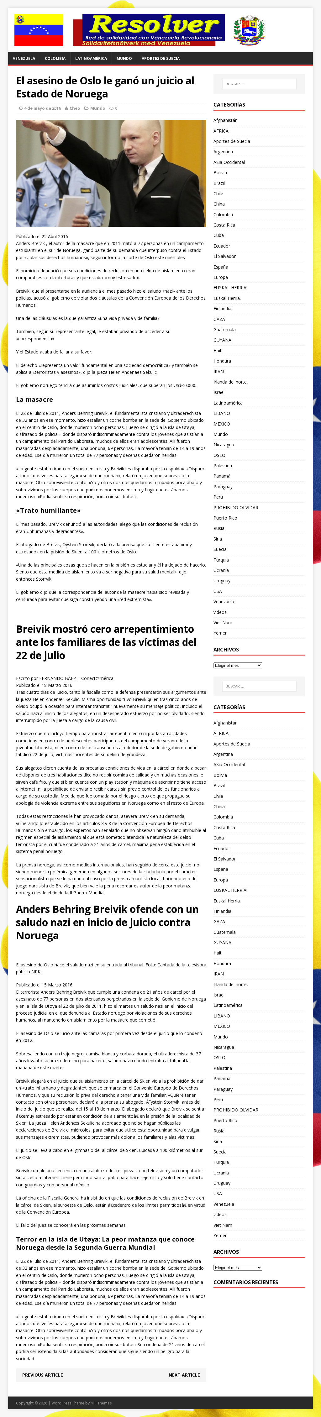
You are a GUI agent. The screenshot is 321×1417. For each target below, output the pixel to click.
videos (220, 612)
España (220, 267)
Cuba (218, 235)
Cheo (75, 108)
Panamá (221, 476)
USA (217, 591)
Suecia (220, 549)
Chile (218, 193)
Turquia (221, 560)
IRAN (218, 371)
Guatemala (224, 329)
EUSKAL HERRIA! (230, 287)
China (219, 204)
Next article (184, 1375)
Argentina (223, 151)
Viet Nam (222, 622)
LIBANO (221, 413)
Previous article (42, 1375)
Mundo (124, 58)
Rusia (218, 528)
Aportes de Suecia (161, 58)
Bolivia (220, 172)
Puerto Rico (225, 518)
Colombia (55, 58)
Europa (220, 277)
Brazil (219, 183)
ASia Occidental (229, 162)
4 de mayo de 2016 (42, 108)
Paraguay (223, 486)
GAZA (219, 319)
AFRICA (221, 131)
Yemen (220, 633)
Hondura (222, 361)
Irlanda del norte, (230, 382)
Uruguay (221, 580)
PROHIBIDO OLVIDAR (235, 507)
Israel (218, 392)
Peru (218, 497)
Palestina (222, 465)
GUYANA (222, 340)
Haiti (218, 350)
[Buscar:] (259, 84)
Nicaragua (223, 444)
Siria (217, 539)
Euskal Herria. (227, 298)
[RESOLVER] (160, 30)
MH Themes (101, 1403)
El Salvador (224, 256)
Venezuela (24, 58)
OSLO (219, 455)
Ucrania (221, 570)
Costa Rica (224, 225)
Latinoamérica (91, 58)
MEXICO (221, 424)
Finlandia (222, 308)
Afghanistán (225, 120)
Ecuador (221, 246)
